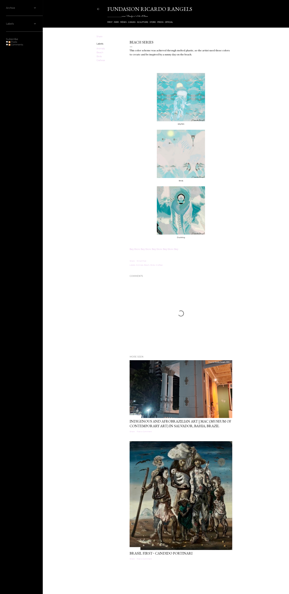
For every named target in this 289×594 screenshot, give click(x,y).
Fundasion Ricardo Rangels (149, 9)
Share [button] (99, 36)
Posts (13, 42)
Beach (99, 52)
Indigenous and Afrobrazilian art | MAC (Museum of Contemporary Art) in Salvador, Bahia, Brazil (180, 423)
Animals (100, 48)
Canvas (131, 22)
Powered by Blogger (168, 578)
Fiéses (123, 22)
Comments (16, 44)
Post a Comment (144, 431)
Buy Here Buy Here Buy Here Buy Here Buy (154, 249)
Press (160, 22)
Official (169, 22)
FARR (116, 22)
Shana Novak (173, 584)
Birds (99, 56)
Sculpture (142, 22)
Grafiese (100, 60)
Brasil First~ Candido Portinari (161, 553)
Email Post (141, 261)
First (109, 22)
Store (153, 22)
